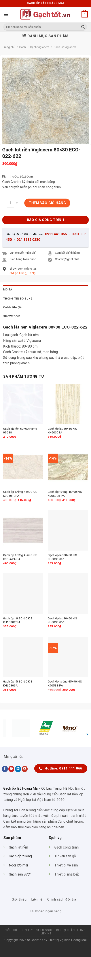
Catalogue (44, 930)
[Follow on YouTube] (25, 769)
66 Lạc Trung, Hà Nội (57, 788)
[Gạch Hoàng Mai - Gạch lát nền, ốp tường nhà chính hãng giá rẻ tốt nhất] (45, 14)
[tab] (45, 289)
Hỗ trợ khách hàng (70, 930)
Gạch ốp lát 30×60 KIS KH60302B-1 (62, 557)
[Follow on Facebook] (5, 769)
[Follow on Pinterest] (11, 769)
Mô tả (7, 289)
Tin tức (28, 930)
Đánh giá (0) (12, 307)
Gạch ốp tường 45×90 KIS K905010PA (20, 493)
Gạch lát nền (18, 847)
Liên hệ (46, 933)
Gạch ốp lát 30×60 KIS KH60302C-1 (17, 620)
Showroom (11, 316)
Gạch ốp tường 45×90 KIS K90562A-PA (20, 557)
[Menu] (6, 14)
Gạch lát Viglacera (64, 47)
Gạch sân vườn (20, 874)
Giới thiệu (12, 930)
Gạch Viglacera (39, 47)
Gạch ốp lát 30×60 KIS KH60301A (62, 430)
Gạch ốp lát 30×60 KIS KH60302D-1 (62, 620)
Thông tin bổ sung (17, 298)
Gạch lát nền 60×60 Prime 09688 (20, 430)
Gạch (22, 47)
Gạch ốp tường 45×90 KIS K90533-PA (65, 683)
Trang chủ (8, 47)
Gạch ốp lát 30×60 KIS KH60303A (17, 683)
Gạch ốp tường (20, 856)
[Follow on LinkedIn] (18, 769)
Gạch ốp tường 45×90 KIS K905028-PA (65, 493)
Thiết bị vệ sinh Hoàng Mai (67, 940)
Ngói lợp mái (18, 865)
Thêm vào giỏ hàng (47, 203)
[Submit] (83, 27)
